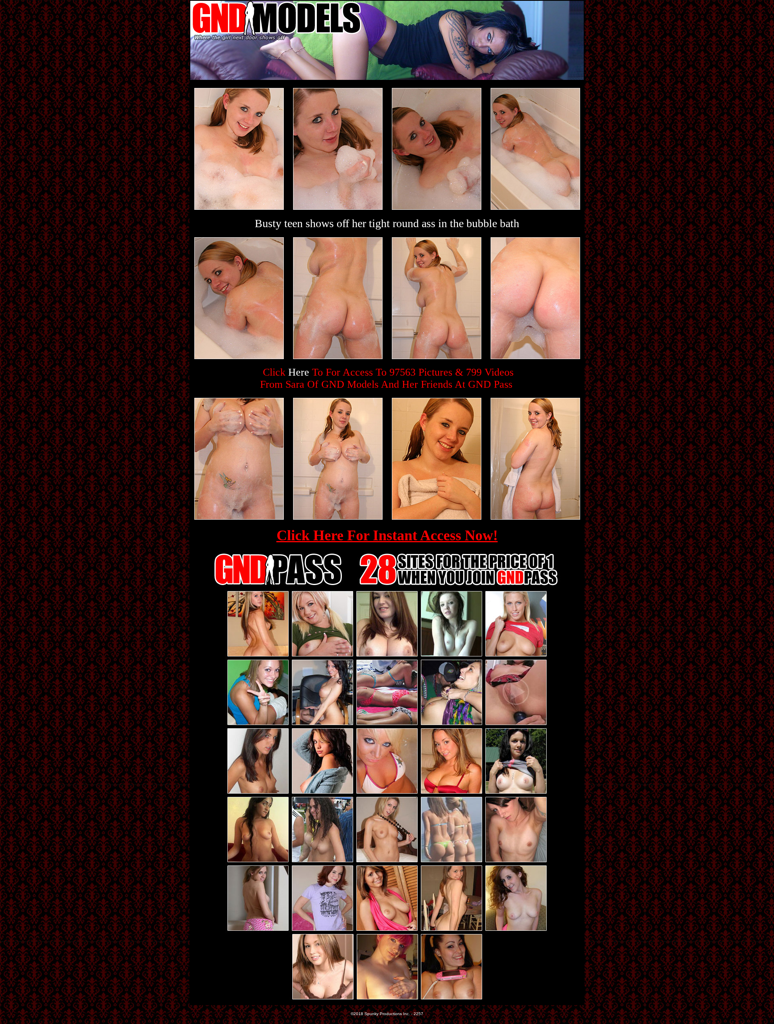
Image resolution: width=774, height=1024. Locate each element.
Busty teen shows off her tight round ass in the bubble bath (387, 223)
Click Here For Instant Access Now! (387, 535)
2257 (418, 1013)
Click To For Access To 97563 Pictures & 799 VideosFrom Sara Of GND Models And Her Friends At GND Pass (387, 378)
